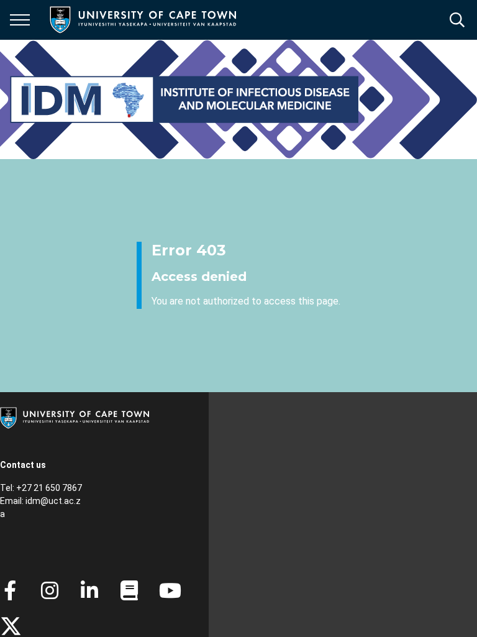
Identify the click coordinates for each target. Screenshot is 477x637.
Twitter (11, 626)
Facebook (10, 590)
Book (129, 590)
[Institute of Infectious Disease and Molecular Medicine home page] (184, 99)
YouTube (170, 590)
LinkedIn (89, 590)
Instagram (49, 590)
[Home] (74, 417)
